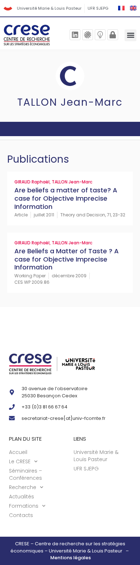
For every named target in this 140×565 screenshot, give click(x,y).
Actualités (21, 496)
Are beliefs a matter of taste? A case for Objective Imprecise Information (65, 198)
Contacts (21, 515)
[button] (130, 35)
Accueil (18, 452)
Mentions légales (70, 557)
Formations (23, 505)
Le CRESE (20, 461)
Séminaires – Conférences (25, 474)
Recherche (22, 487)
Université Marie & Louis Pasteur (49, 8)
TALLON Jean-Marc (72, 182)
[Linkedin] (75, 34)
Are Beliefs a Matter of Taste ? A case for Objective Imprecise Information (66, 259)
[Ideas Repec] (100, 34)
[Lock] (112, 34)
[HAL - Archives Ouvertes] (87, 34)
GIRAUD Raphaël (32, 182)
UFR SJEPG (98, 8)
